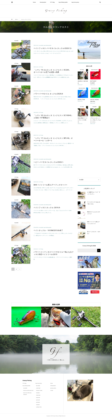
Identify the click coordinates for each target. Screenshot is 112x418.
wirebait (37, 404)
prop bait (38, 397)
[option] (26, 317)
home (34, 2)
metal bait (38, 395)
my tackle (25, 388)
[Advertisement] (89, 151)
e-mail (51, 390)
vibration (38, 392)
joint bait (38, 402)
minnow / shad (39, 390)
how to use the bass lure (28, 390)
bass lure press (75, 2)
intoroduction (43, 2)
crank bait (38, 388)
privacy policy (53, 388)
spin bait (38, 400)
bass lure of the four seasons (27, 393)
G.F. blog (52, 2)
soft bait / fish (39, 407)
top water (38, 385)
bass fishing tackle (63, 2)
